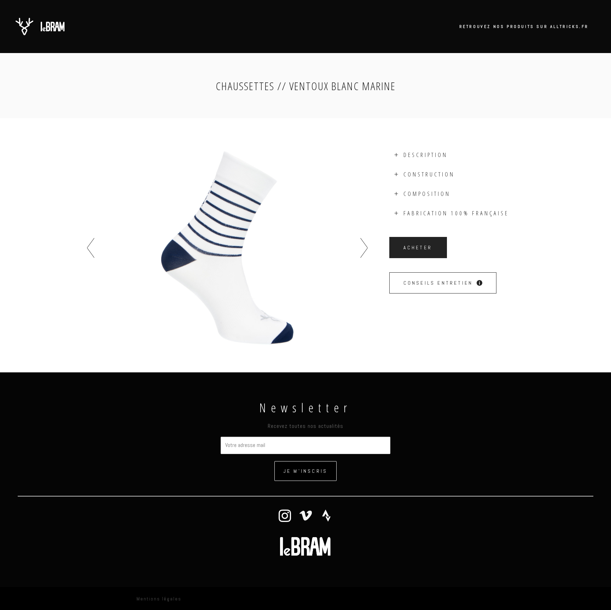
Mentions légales (158, 599)
